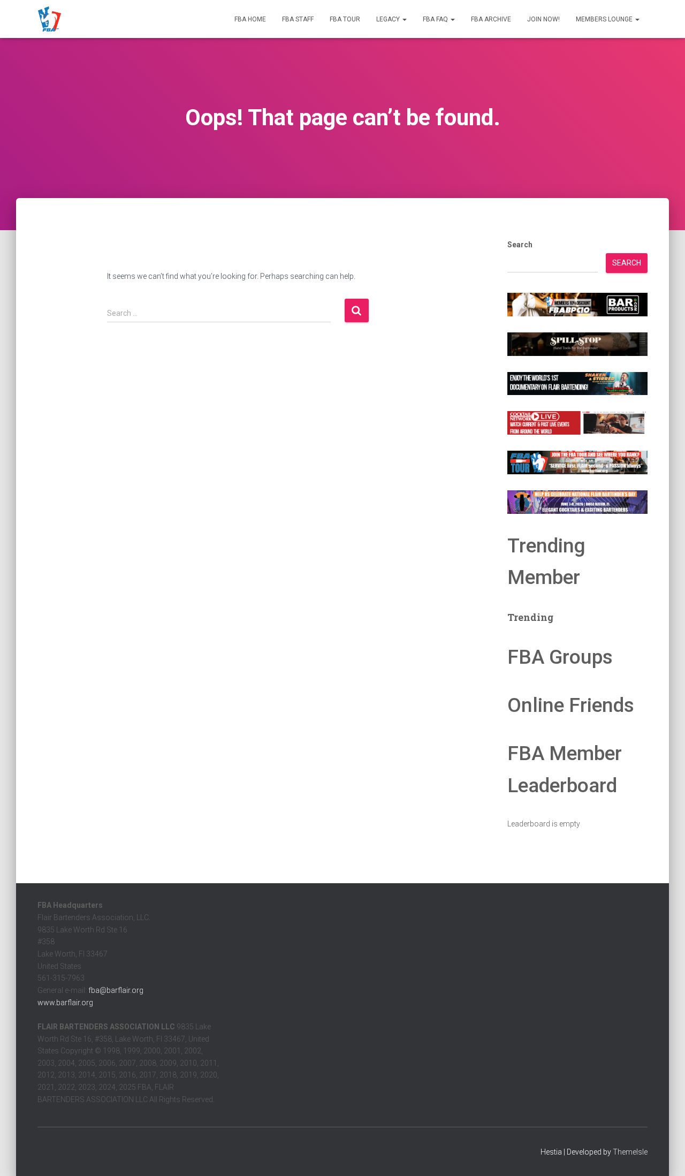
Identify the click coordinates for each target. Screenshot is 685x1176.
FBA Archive (491, 19)
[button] (404, 19)
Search (519, 244)
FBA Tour (345, 19)
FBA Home (250, 19)
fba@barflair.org (115, 990)
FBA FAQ (436, 19)
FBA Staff (298, 19)
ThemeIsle (630, 1152)
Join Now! (543, 19)
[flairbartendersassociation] (49, 19)
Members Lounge (605, 19)
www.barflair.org (65, 1002)
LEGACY (388, 19)
